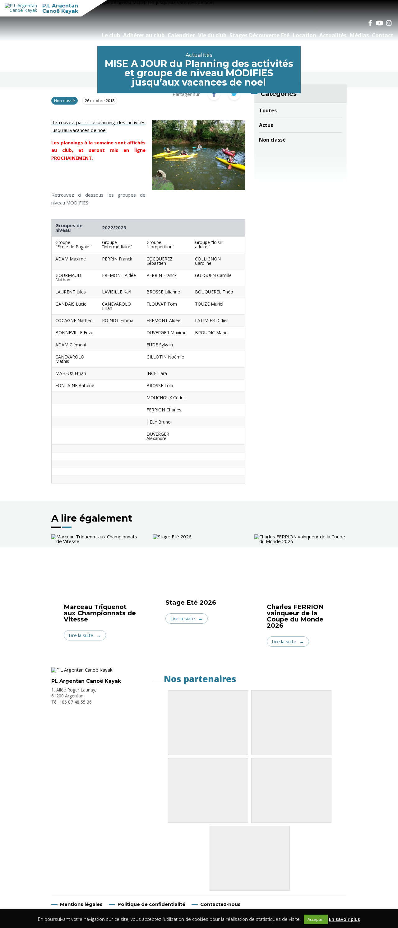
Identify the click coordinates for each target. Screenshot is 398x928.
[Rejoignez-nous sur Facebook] (370, 22)
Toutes (268, 110)
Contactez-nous (220, 904)
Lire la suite (81, 635)
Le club (111, 35)
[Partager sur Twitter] (234, 93)
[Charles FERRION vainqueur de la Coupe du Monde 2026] (300, 569)
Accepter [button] (316, 919)
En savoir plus (344, 919)
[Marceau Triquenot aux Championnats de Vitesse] (97, 569)
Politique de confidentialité (151, 904)
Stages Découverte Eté (259, 35)
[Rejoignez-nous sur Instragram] (388, 22)
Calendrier (181, 35)
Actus (266, 125)
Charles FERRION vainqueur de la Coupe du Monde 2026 (295, 616)
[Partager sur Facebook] (214, 93)
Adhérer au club (143, 35)
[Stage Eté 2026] (199, 566)
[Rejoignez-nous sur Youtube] (379, 22)
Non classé (272, 139)
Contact (382, 35)
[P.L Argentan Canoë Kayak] (81, 670)
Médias (359, 35)
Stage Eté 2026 (190, 602)
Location (304, 35)
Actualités (332, 35)
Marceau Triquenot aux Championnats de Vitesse (100, 613)
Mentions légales (81, 904)
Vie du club (212, 35)
